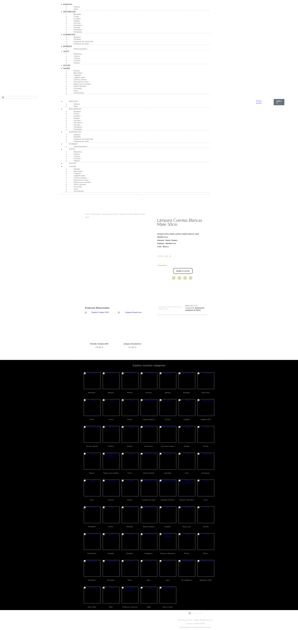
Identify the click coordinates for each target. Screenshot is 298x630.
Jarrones (77, 23)
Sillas (76, 9)
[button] (134, 97)
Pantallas (77, 39)
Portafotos (78, 30)
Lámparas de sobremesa (83, 41)
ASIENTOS (67, 4)
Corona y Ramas (80, 80)
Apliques (77, 37)
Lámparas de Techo (110, 214)
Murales (77, 27)
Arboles (77, 71)
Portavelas (78, 32)
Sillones (77, 7)
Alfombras (78, 54)
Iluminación (96, 214)
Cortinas (77, 61)
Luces (76, 91)
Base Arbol (78, 73)
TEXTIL (66, 51)
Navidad (66, 68)
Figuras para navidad (82, 84)
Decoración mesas (81, 82)
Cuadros (77, 19)
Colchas (77, 58)
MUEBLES (67, 46)
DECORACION (69, 12)
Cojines (77, 56)
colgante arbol (79, 77)
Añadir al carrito (183, 271)
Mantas (77, 63)
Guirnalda (78, 88)
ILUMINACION (69, 35)
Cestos (76, 16)
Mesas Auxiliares (80, 49)
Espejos (77, 21)
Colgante (77, 75)
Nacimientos (79, 93)
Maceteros (78, 25)
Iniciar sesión (259, 102)
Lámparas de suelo (81, 44)
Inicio (87, 214)
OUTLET (66, 65)
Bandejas (77, 14)
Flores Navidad (80, 86)
